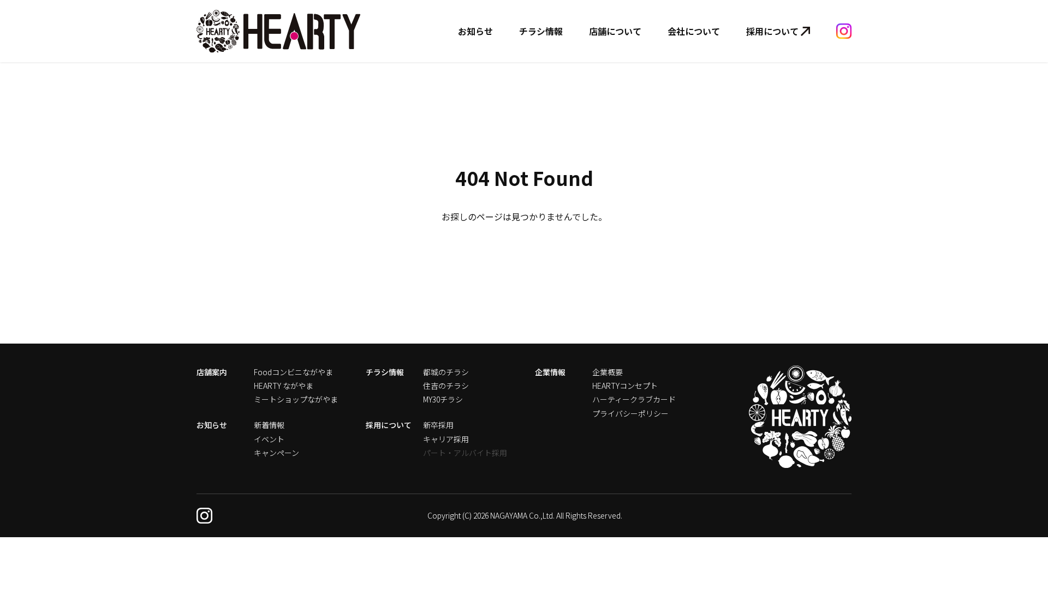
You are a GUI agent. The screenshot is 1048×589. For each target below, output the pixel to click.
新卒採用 (438, 424)
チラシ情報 (541, 31)
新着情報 (269, 424)
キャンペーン (276, 452)
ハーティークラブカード (634, 399)
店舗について (615, 31)
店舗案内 (211, 371)
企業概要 (607, 371)
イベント (269, 439)
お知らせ (475, 31)
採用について (772, 31)
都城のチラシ (446, 371)
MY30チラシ (443, 399)
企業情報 (550, 371)
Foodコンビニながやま (293, 371)
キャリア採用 (446, 439)
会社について (694, 31)
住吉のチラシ (446, 385)
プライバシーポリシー (630, 413)
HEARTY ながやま (283, 385)
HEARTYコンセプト (625, 385)
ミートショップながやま (296, 399)
